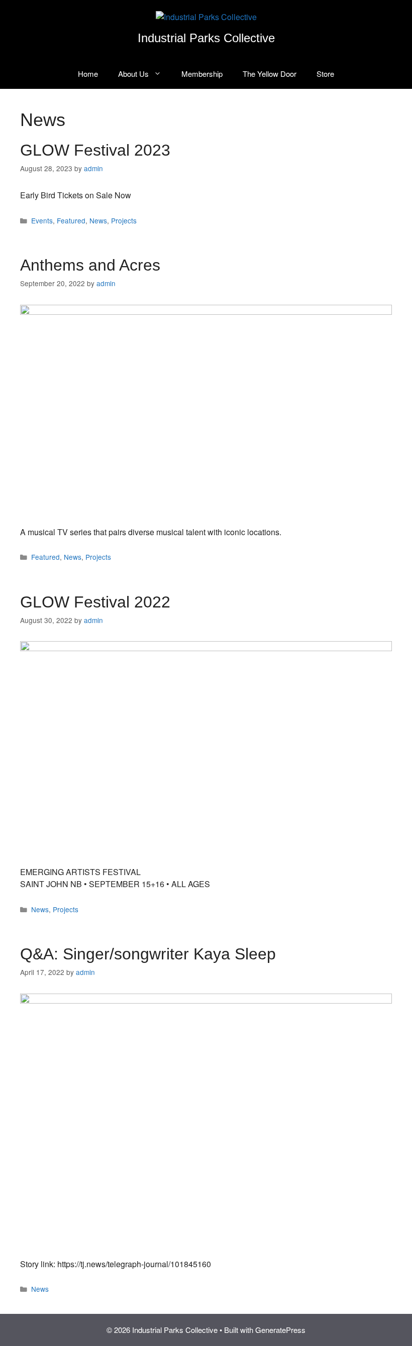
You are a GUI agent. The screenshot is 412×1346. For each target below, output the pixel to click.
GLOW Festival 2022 (95, 602)
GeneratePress (280, 1329)
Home (88, 73)
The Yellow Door (269, 73)
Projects (124, 220)
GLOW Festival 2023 (95, 150)
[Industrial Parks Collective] (206, 16)
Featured (71, 220)
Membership (202, 73)
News (98, 220)
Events (42, 220)
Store (325, 73)
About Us (133, 73)
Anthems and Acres (90, 265)
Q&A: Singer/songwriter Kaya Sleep (148, 954)
